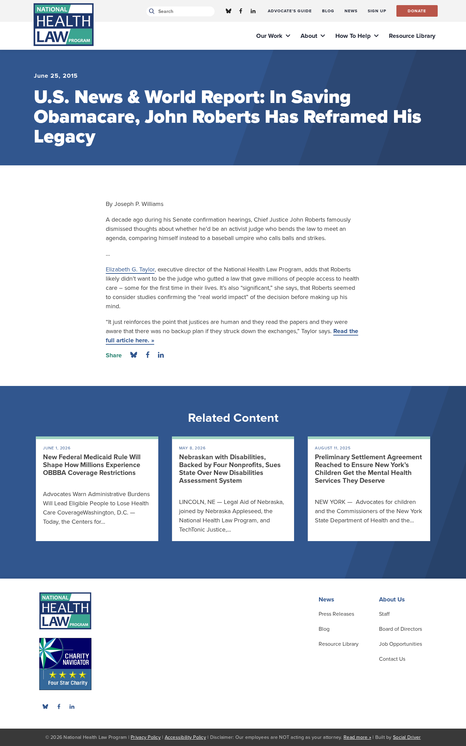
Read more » (357, 737)
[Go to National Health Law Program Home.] (63, 24)
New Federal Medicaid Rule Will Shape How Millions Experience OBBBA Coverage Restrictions (92, 465)
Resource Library (339, 644)
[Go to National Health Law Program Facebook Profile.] (241, 11)
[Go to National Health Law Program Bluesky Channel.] (228, 11)
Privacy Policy (146, 737)
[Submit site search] (150, 11)
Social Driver (407, 737)
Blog (324, 629)
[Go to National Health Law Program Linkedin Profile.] (253, 11)
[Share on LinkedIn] (161, 355)
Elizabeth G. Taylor (130, 269)
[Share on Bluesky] (133, 355)
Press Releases (336, 614)
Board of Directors (400, 629)
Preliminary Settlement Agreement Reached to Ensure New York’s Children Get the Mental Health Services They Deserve (368, 469)
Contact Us (392, 659)
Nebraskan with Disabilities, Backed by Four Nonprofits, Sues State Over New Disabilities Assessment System (230, 469)
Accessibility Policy (185, 737)
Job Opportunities (400, 644)
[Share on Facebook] (147, 355)
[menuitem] (290, 10)
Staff (384, 614)
